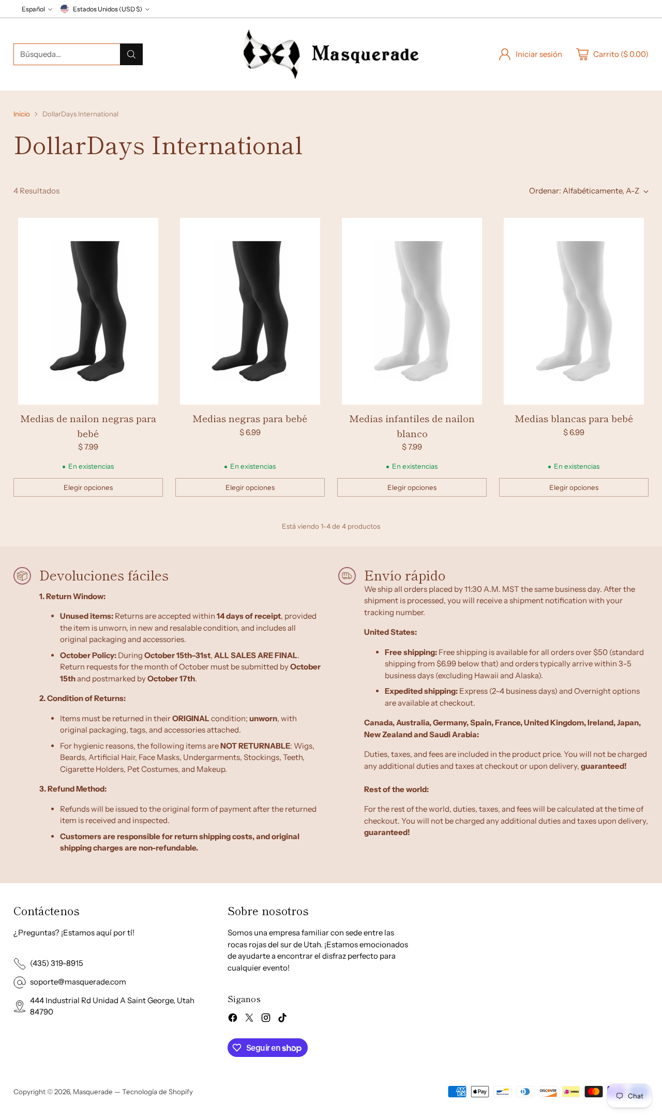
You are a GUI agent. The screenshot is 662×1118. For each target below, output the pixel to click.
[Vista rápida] (149, 231)
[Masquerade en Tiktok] (282, 1019)
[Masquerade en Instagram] (266, 1019)
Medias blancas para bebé (574, 418)
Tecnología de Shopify (157, 1091)
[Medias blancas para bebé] (574, 311)
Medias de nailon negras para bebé (88, 425)
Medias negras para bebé (249, 418)
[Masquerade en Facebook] (233, 1019)
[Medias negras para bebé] (250, 311)
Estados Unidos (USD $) (107, 9)
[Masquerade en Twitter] (249, 1019)
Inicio (21, 114)
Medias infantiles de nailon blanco (412, 425)
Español (33, 9)
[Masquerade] (331, 54)
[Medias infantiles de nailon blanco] (412, 311)
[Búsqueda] (131, 54)
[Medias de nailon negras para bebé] (88, 311)
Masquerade (93, 1091)
